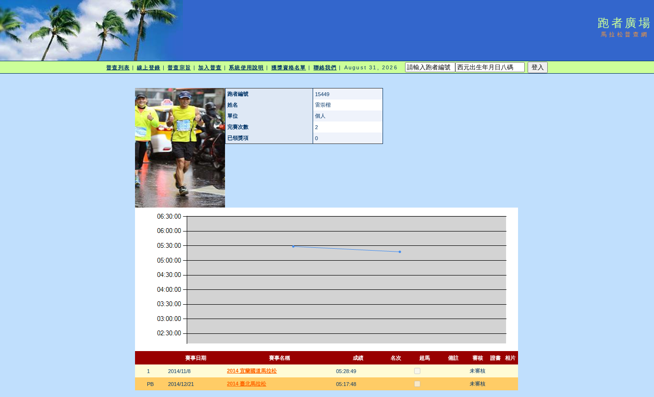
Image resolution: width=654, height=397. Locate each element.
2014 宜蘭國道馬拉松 (252, 371)
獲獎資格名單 (288, 67)
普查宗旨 (179, 67)
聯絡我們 (325, 67)
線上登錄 (148, 67)
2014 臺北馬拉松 (246, 383)
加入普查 (209, 67)
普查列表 (117, 67)
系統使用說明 (246, 67)
